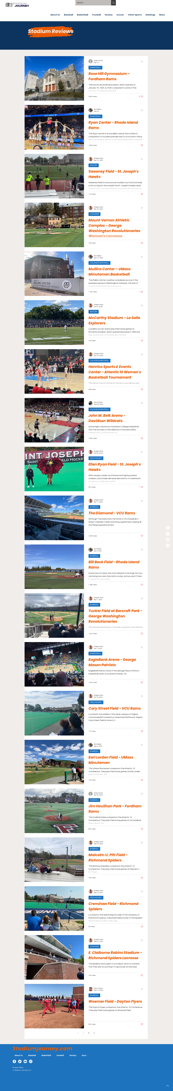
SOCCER (93, 165)
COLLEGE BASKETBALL (99, 263)
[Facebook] (168, 528)
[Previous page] (78, 1033)
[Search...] (113, 2)
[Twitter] (168, 534)
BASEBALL (94, 507)
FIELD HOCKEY (96, 458)
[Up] (167, 1085)
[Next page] (94, 1033)
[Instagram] (168, 546)
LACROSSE (94, 214)
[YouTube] (168, 540)
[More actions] (142, 61)
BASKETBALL (95, 67)
